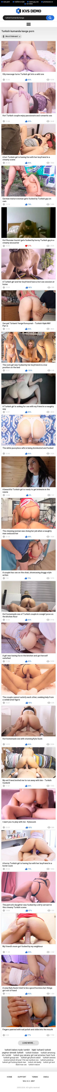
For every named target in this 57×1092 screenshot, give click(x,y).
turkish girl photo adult (31, 1057)
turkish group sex (11, 1057)
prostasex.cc (48, 2)
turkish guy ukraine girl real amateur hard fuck (34, 1055)
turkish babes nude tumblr (17, 1049)
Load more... (28, 1043)
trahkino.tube (19, 2)
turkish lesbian (32, 1052)
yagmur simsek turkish (12, 1052)
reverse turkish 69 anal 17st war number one (21, 1060)
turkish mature (34, 1065)
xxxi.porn (6, 2)
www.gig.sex (34, 2)
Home (9, 1077)
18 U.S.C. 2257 (29, 1081)
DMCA (46, 1077)
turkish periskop (47, 1060)
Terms (35, 1077)
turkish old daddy (34, 1062)
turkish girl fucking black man (14, 1062)
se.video (29, 4)
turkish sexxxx (49, 1057)
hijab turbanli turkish (41, 1049)
